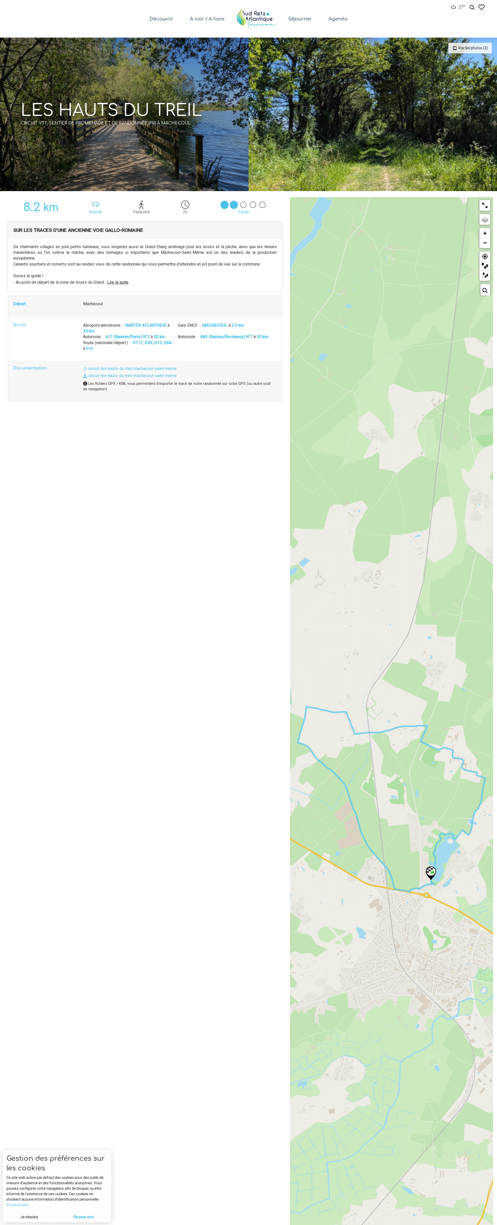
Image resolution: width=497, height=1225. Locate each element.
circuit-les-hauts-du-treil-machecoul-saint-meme (132, 368)
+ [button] (485, 233)
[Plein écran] (484, 205)
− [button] (485, 242)
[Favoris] (482, 7)
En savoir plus (17, 1205)
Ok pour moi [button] (83, 1217)
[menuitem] (161, 18)
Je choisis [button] (29, 1217)
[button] (471, 7)
